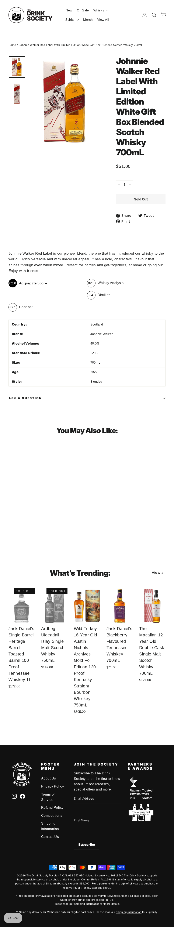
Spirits (70, 19)
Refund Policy (52, 807)
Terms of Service (48, 797)
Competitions (51, 815)
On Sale (83, 10)
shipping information (87, 903)
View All (103, 19)
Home (12, 45)
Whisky (99, 10)
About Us (48, 778)
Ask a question (25, 398)
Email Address (84, 798)
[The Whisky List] (141, 820)
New (69, 10)
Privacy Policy (52, 786)
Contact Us (50, 837)
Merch (88, 19)
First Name (82, 820)
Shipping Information (50, 826)
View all (159, 572)
